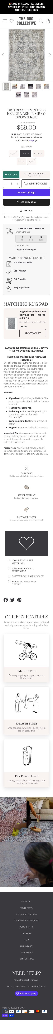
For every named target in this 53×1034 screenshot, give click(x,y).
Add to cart (32, 333)
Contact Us (26, 901)
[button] (5, 21)
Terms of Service (26, 959)
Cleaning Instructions (26, 914)
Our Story (26, 933)
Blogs (26, 939)
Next (50, 55)
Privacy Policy (26, 952)
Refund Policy (26, 946)
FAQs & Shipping (26, 927)
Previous (3, 55)
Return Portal (26, 908)
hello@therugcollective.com (26, 980)
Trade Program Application (26, 920)
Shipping (15, 134)
